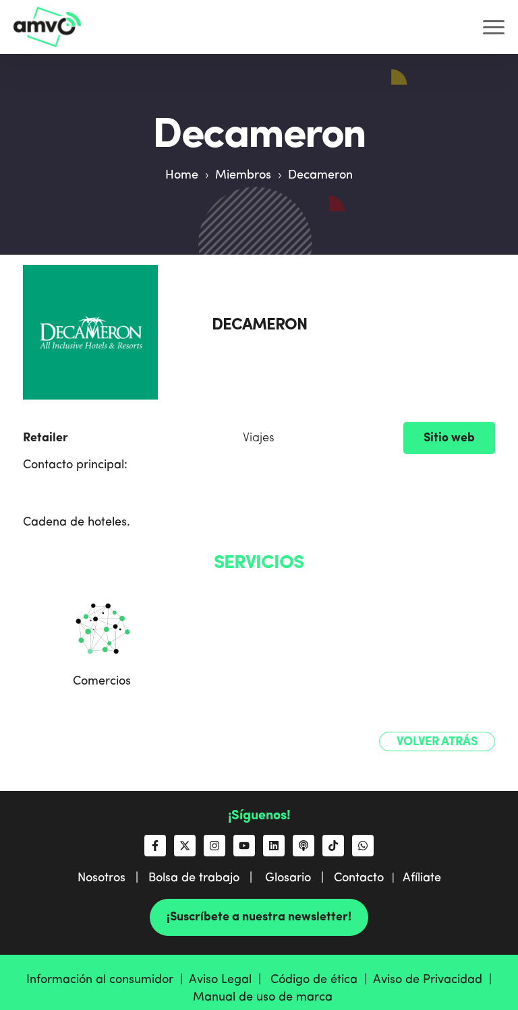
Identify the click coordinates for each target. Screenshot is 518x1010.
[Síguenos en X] (185, 845)
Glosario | (299, 878)
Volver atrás (437, 742)
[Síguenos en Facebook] (155, 845)
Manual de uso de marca (263, 997)
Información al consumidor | (107, 980)
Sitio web (449, 438)
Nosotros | (113, 878)
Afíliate (422, 878)
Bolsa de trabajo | (205, 878)
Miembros (243, 175)
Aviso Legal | (228, 980)
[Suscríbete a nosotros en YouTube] (244, 845)
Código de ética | (321, 980)
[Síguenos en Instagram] (214, 845)
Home (181, 175)
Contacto (359, 878)
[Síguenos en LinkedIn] (274, 845)
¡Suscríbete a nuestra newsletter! (259, 917)
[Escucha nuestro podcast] (303, 845)
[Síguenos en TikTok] (333, 845)
